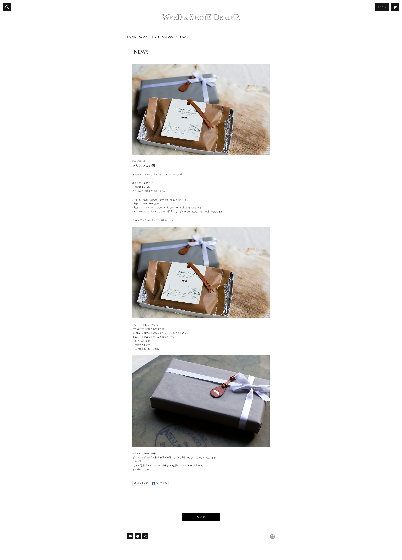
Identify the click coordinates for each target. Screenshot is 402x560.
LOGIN (382, 7)
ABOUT (144, 36)
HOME (131, 36)
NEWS (184, 36)
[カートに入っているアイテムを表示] (395, 7)
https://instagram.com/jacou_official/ (272, 536)
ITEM (155, 36)
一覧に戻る (201, 516)
